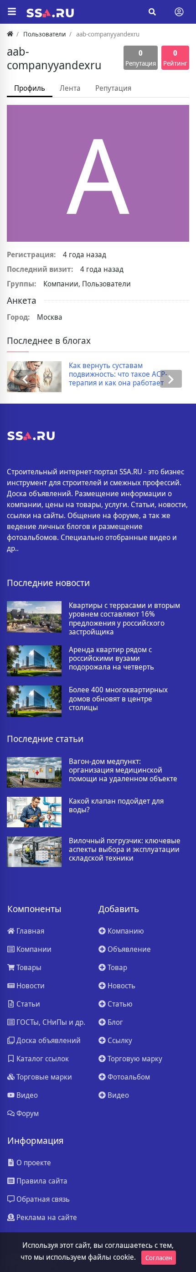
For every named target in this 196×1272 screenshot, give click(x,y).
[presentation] (25, 378)
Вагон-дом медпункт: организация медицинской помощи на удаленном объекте (123, 770)
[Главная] (10, 34)
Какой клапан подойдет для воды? (116, 805)
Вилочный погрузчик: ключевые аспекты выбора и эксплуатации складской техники (125, 849)
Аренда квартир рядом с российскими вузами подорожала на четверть (111, 658)
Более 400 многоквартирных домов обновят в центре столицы (118, 698)
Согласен (158, 1257)
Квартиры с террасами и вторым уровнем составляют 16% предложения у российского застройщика (124, 618)
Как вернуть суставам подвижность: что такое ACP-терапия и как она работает (118, 374)
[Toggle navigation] (179, 11)
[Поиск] (152, 12)
